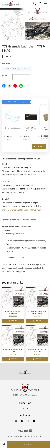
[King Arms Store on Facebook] (22, 422)
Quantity (5, 76)
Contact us (25, 408)
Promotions (6, 64)
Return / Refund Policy (35, 436)
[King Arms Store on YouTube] (34, 422)
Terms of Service (13, 436)
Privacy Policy (23, 436)
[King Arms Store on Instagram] (28, 422)
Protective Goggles (13, 128)
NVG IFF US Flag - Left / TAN (31, 129)
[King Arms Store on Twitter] (16, 422)
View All (43, 105)
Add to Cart (38, 146)
